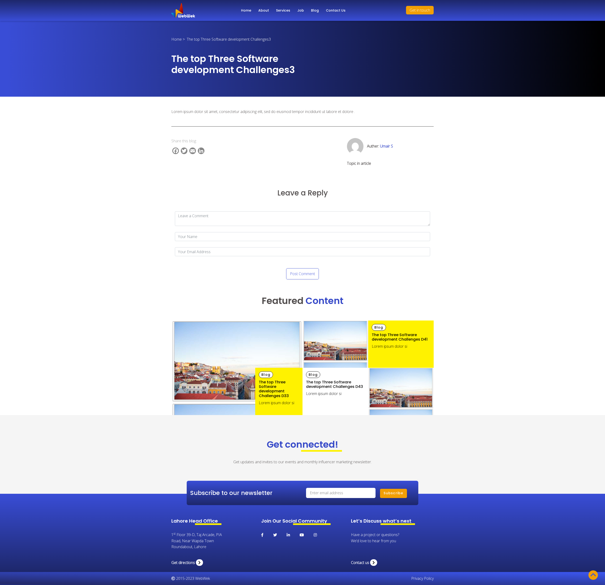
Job (300, 10)
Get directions (183, 562)
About (263, 10)
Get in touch (420, 10)
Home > (179, 39)
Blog (315, 10)
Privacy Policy (422, 578)
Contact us (360, 562)
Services (283, 10)
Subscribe (393, 493)
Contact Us (336, 10)
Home (246, 10)
